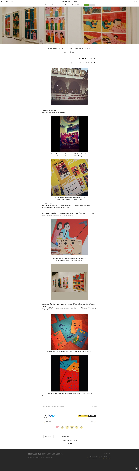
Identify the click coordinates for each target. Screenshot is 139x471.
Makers (6, 1)
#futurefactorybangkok (49, 403)
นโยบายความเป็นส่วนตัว (70, 4)
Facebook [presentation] (65, 437)
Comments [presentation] (48, 436)
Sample (44, 453)
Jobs (62, 453)
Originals (35, 453)
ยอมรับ (86, 5)
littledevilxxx (74, 1)
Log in (70, 443)
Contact (58, 453)
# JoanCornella (59, 403)
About (53, 453)
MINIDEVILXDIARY (66, 1)
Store (11, 1)
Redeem (49, 453)
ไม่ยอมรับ (92, 5)
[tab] (48, 436)
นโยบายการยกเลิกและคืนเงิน (105, 458)
